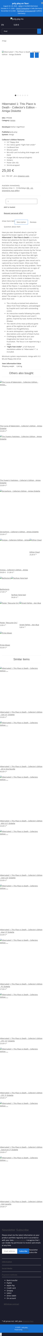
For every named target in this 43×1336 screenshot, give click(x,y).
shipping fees (28, 1321)
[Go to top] (1, 1334)
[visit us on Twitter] (4, 1311)
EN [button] (2, 24)
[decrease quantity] (4, 201)
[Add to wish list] (37, 55)
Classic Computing (22, 8)
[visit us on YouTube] (4, 1314)
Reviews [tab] (33, 222)
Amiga (12, 120)
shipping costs (23, 176)
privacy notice (19, 1240)
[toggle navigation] (5, 19)
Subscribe (23, 1251)
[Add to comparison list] (32, 55)
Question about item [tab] (12, 227)
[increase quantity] (39, 201)
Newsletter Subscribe (33, 1251)
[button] (8, 24)
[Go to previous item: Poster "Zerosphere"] (8, 41)
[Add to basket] (4, 49)
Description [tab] (21, 222)
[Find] (39, 31)
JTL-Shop (25, 1330)
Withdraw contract (11, 1304)
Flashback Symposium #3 (26, 11)
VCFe (20, 6)
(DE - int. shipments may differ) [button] (17, 189)
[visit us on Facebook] (4, 1308)
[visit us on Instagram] (4, 1316)
